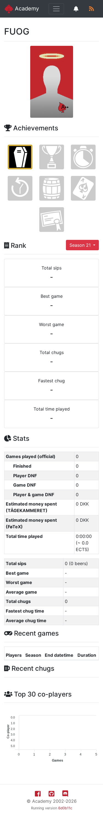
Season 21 (80, 245)
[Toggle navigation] (56, 8)
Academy (26, 8)
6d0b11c (65, 808)
